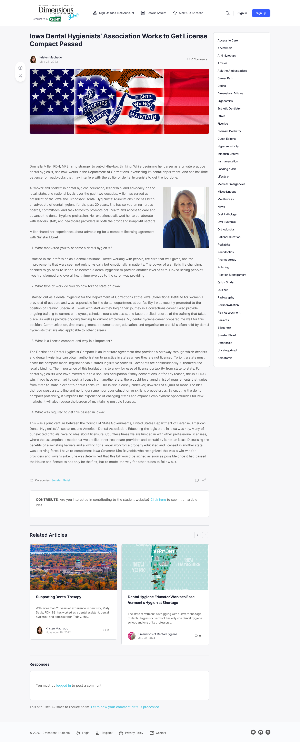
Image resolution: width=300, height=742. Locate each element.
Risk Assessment (229, 312)
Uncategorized (227, 350)
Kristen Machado (50, 57)
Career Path (225, 78)
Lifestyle (223, 176)
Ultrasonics (225, 342)
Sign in (242, 13)
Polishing (223, 267)
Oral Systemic (227, 221)
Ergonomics (225, 101)
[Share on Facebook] (20, 68)
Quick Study (226, 282)
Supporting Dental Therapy (58, 597)
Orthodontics (226, 229)
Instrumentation (228, 161)
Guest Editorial (227, 138)
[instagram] (268, 732)
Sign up (261, 13)
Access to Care (228, 40)
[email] (253, 732)
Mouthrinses (226, 199)
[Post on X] (20, 75)
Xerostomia (225, 358)
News (221, 206)
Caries (222, 85)
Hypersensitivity (228, 146)
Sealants (223, 320)
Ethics (222, 116)
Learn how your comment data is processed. (125, 707)
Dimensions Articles (230, 93)
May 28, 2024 (146, 638)
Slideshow (224, 327)
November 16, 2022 (58, 632)
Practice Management (232, 274)
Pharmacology (227, 259)
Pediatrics (224, 244)
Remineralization (228, 305)
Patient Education (229, 237)
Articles (222, 63)
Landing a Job (227, 169)
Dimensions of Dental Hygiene (157, 634)
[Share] (204, 481)
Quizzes (223, 290)
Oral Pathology (227, 214)
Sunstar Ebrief (60, 480)
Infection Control (228, 153)
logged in (63, 685)
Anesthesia (225, 48)
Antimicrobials (227, 55)
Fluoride (223, 123)
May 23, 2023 (48, 61)
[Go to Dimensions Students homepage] (56, 13)
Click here (158, 499)
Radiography (226, 297)
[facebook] (260, 732)
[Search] (227, 13)
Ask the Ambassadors (232, 70)
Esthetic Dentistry (229, 108)
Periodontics (226, 252)
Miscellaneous (227, 191)
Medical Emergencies (232, 184)
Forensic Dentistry (229, 131)
